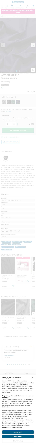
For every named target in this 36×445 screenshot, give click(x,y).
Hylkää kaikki (18, 436)
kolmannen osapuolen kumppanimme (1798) (18, 384)
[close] (32, 377)
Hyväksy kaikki (18, 432)
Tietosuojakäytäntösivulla (18, 423)
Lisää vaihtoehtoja (18, 441)
